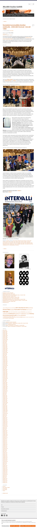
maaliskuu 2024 (5, 361)
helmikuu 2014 (5, 482)
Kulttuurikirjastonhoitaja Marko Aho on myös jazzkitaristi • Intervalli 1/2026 (14, 299)
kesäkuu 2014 (5, 479)
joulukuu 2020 (5, 401)
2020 (15, 307)
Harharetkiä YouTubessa (20, 309)
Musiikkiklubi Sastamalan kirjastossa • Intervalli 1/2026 (11, 297)
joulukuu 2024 (5, 351)
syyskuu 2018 (5, 428)
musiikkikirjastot (11, 313)
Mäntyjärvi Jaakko (29, 242)
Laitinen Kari (15, 242)
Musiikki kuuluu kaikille (12, 6)
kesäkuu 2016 (5, 453)
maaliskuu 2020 (5, 410)
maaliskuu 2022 (5, 386)
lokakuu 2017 (5, 438)
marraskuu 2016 (5, 448)
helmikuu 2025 (5, 349)
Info (1, 504)
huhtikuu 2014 (5, 481)
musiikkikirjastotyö (23, 313)
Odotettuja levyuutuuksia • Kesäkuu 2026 (9, 301)
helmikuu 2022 (5, 387)
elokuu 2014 (5, 477)
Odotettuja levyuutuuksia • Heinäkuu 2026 (9, 296)
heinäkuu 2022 (5, 382)
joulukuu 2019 (5, 412)
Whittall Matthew (12, 244)
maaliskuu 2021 (5, 398)
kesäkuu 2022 (5, 383)
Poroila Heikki (18, 315)
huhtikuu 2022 (5, 385)
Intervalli (18, 15)
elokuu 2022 (5, 381)
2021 (17, 307)
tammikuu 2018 (5, 435)
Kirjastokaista (23, 311)
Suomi (13, 317)
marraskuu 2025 (5, 339)
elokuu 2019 (5, 416)
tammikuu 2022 (5, 388)
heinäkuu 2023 (5, 369)
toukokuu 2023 (5, 371)
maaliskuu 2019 (5, 421)
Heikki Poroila (28, 309)
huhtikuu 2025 (5, 347)
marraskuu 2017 (5, 437)
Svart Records (17, 317)
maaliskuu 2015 (5, 469)
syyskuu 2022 (5, 380)
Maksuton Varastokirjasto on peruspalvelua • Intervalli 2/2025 (15, 325)
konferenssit (28, 241)
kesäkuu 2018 (5, 431)
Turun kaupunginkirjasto (5, 318)
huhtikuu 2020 (5, 409)
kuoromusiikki (5, 242)
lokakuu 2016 (5, 449)
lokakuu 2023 (5, 366)
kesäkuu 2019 (5, 418)
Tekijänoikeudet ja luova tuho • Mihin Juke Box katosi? (11, 298)
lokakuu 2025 (5, 340)
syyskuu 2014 (5, 476)
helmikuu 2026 (5, 336)
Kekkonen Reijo (18, 241)
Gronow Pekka (6, 309)
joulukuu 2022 (5, 377)
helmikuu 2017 (5, 445)
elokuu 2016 (5, 451)
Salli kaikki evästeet (14, 525)
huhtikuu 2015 (5, 468)
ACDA (16, 240)
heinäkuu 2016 (5, 452)
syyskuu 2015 (5, 463)
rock (21, 315)
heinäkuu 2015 (5, 465)
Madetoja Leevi (19, 242)
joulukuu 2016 (5, 447)
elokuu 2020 (5, 404)
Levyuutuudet (5, 488)
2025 (27, 307)
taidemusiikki (22, 243)
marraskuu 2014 (5, 474)
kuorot (8, 242)
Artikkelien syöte (5, 493)
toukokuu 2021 (5, 396)
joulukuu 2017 (5, 436)
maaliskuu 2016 (5, 457)
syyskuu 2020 (5, 403)
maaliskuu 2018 (5, 434)
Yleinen (4, 490)
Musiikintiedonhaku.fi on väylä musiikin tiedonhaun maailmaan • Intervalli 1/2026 (15, 300)
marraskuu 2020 (5, 402)
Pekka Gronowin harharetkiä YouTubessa (21, 14)
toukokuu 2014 (5, 480)
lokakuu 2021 (5, 391)
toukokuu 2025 (5, 346)
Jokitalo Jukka (13, 241)
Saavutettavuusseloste (5, 508)
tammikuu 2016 (5, 459)
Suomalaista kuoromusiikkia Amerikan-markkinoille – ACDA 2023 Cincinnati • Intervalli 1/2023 (16, 27)
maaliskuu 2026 (5, 335)
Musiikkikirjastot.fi (29, 15)
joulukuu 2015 (5, 460)
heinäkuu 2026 (5, 331)
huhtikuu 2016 (5, 455)
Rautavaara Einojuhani (6, 243)
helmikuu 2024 (5, 362)
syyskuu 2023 (5, 367)
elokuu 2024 (5, 355)
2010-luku (9, 307)
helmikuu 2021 (5, 399)
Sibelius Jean (12, 243)
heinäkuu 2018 (5, 430)
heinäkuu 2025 (5, 343)
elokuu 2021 (5, 394)
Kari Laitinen (11, 30)
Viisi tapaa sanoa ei (6, 302)
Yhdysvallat (9, 318)
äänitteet (12, 318)
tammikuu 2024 (5, 363)
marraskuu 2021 (5, 390)
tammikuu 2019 (5, 423)
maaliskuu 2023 (5, 373)
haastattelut (12, 309)
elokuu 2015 (5, 464)
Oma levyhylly (14, 15)
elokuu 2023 (5, 368)
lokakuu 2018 (5, 427)
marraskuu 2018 (5, 426)
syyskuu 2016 (5, 450)
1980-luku (6, 307)
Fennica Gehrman (8, 80)
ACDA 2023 (19, 240)
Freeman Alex (29, 240)
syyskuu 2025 (5, 341)
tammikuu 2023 (5, 375)
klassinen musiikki (23, 241)
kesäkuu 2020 (5, 406)
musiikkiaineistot (5, 313)
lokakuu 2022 (5, 379)
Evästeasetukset (5, 525)
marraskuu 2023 (5, 365)
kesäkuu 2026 (5, 332)
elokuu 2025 (5, 342)
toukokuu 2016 (5, 454)
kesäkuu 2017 (5, 441)
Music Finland (10, 79)
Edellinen (4, 21)
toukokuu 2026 (5, 333)
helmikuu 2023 (5, 374)
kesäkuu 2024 (5, 357)
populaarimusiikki (13, 315)
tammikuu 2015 (5, 471)
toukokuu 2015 (5, 467)
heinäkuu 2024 (5, 356)
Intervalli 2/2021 (15, 311)
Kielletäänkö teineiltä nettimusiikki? (8, 292)
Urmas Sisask (27, 243)
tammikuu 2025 (5, 350)
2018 (11, 307)
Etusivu (5, 14)
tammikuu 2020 (5, 411)
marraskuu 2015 (5, 461)
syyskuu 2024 (5, 354)
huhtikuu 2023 (5, 372)
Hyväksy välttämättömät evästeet (27, 525)
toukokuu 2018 (5, 432)
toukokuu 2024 (5, 358)
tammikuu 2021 (5, 400)
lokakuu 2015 (5, 462)
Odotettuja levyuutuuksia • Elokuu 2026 (9, 293)
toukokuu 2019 (5, 419)
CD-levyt (31, 307)
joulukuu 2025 (5, 338)
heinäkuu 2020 (5, 405)
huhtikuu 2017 (5, 443)
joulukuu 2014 (5, 473)
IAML (31, 309)
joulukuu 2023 (5, 364)
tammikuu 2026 (5, 337)
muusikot (27, 313)
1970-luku (4, 307)
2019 (13, 307)
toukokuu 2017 (5, 442)
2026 (29, 307)
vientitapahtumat (5, 244)
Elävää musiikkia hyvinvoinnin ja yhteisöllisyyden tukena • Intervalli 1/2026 (14, 294)
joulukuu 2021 (5, 389)
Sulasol (14, 80)
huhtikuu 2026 (5, 334)
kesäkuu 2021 (5, 395)
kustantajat (11, 242)
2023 (14, 240)
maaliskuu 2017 (5, 444)
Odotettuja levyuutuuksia (10, 14)
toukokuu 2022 (5, 384)
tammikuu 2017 (5, 446)
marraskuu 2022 (5, 378)
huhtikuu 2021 (5, 397)
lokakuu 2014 (5, 475)
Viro (8, 244)
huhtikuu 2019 (5, 420)
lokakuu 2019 (5, 414)
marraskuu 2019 (5, 413)
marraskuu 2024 (5, 352)
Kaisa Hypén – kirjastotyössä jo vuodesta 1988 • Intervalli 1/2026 (18, 323)
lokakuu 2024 (5, 353)
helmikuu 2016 (5, 458)
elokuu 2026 (5, 330)
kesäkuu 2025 (5, 345)
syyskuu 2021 (5, 393)
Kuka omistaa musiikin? (7, 15)
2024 (24, 307)
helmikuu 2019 (5, 422)
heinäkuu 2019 (5, 417)
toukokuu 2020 (5, 407)
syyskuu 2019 (5, 415)
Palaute (2, 506)
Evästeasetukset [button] (4, 510)
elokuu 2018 (5, 429)
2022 (19, 307)
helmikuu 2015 (5, 470)
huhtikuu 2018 (5, 433)
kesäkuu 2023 (5, 370)
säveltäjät (18, 243)
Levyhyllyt (23, 15)
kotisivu (19, 190)
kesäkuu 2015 (5, 466)
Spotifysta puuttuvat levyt (12, 324)
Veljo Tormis (31, 243)
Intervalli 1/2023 (8, 241)
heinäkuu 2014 (5, 478)
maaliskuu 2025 (5, 348)
